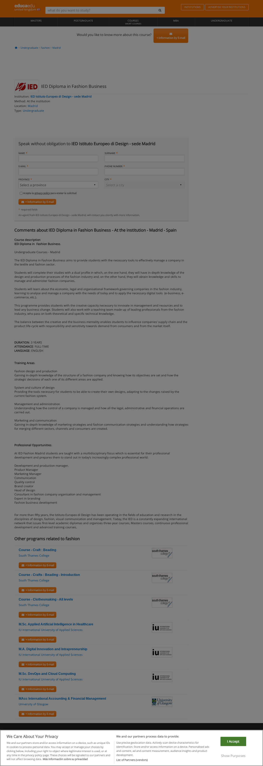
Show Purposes (233, 755)
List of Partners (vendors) (132, 759)
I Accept (233, 741)
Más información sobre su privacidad (65, 759)
